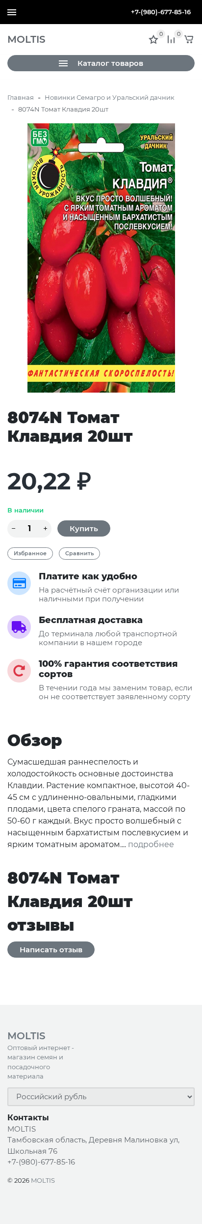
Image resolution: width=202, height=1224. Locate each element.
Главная (20, 97)
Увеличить (101, 257)
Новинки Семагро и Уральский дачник (110, 97)
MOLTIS (43, 1180)
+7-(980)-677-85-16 (161, 12)
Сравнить (79, 553)
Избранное (30, 553)
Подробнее (151, 844)
